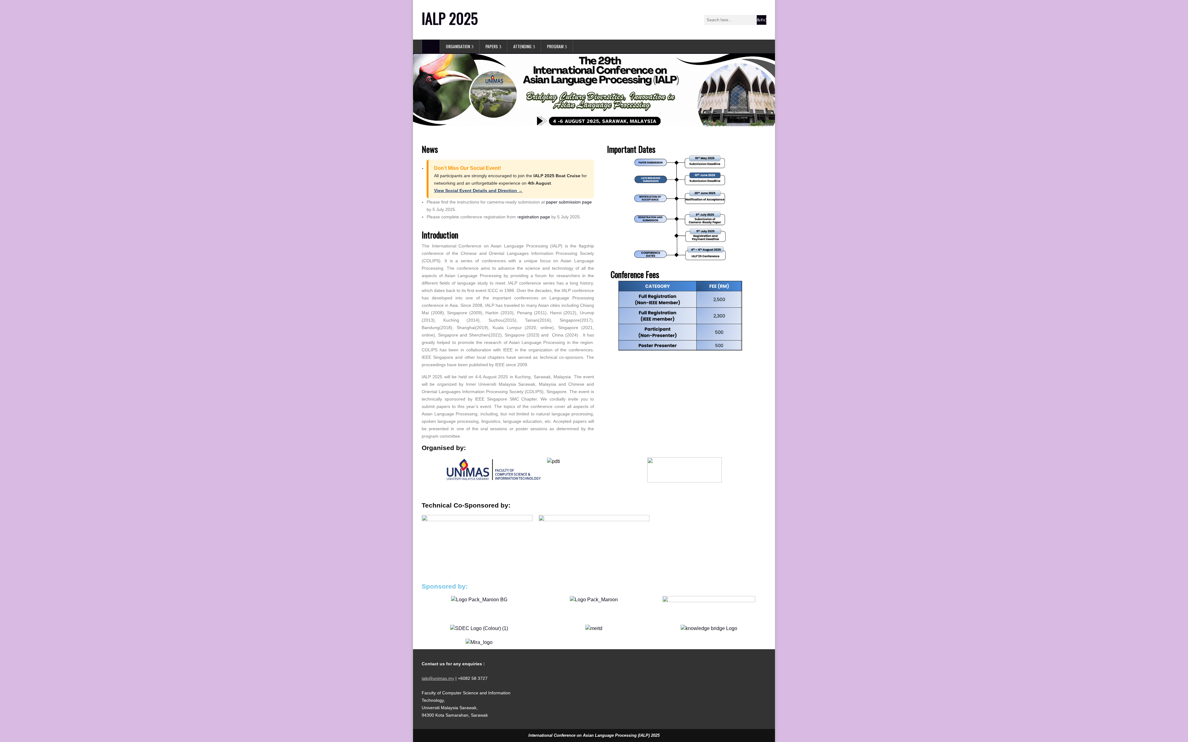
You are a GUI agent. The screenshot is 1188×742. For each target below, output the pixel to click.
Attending (522, 46)
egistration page (534, 216)
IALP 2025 (450, 18)
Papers (491, 46)
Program (555, 46)
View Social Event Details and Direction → (478, 190)
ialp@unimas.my (438, 678)
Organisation (458, 46)
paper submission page (569, 201)
